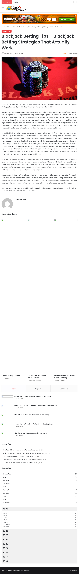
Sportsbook (6, 503)
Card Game (6, 483)
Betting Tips (12, 27)
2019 (5, 548)
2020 (5, 544)
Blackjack (6, 480)
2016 (5, 561)
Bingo (4, 477)
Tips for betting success (11, 376)
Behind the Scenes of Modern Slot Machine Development (35, 406)
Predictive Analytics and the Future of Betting (65, 377)
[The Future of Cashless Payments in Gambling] (7, 418)
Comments (64, 389)
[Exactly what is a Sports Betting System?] (39, 296)
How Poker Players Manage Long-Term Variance (32, 396)
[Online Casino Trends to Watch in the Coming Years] (7, 427)
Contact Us (73, 570)
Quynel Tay (8, 53)
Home (5, 27)
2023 (5, 535)
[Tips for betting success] (13, 296)
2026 (5, 509)
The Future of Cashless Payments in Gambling (28, 2)
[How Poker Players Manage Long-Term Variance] (7, 399)
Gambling (6, 493)
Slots (4, 499)
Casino (5, 487)
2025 (5, 530)
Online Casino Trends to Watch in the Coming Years (33, 424)
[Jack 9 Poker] (16, 8)
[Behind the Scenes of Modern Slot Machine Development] (7, 408)
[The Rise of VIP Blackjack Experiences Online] (7, 436)
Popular (38, 389)
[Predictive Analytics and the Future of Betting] (65, 296)
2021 (5, 539)
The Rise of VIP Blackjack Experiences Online (30, 433)
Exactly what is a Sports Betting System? (37, 377)
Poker (5, 496)
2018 (5, 552)
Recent (13, 389)
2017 (5, 557)
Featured (6, 490)
